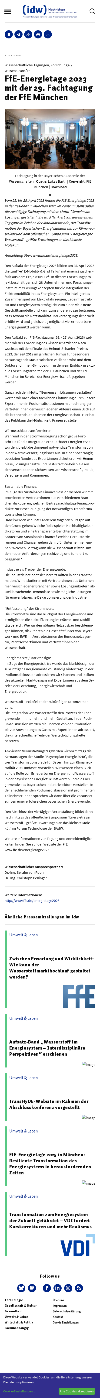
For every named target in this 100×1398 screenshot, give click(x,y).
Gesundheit (13, 1311)
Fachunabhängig (17, 1328)
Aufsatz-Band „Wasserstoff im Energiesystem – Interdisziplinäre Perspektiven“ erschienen (47, 1047)
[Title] (28, 34)
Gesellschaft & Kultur (21, 1305)
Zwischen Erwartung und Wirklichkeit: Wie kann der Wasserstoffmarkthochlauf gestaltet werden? (51, 967)
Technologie (14, 1300)
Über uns (58, 1300)
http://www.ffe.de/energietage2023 (32, 900)
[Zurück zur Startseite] (50, 11)
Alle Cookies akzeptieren (77, 1391)
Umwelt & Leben (17, 1317)
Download (58, 186)
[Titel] (9, 34)
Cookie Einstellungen (66, 1322)
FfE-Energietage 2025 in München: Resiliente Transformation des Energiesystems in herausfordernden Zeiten (50, 1163)
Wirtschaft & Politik (19, 1322)
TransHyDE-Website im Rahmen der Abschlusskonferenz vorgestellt (49, 1104)
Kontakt (58, 1317)
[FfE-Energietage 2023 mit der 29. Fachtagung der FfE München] (18, 34)
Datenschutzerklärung (67, 1311)
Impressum (60, 1306)
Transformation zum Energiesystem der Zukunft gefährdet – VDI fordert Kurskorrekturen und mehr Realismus (50, 1220)
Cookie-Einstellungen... (19, 1391)
